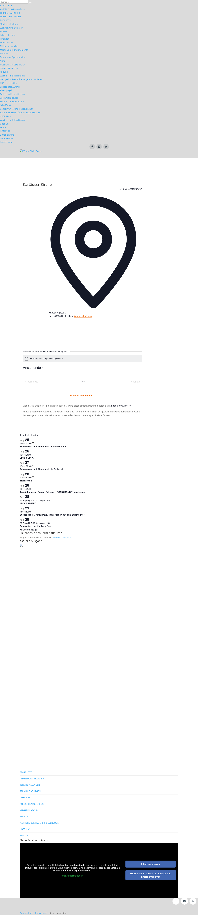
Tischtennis (26, 480)
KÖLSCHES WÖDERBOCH (12, 64)
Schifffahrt (5, 105)
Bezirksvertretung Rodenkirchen (16, 108)
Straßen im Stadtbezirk (12, 101)
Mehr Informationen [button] (72, 875)
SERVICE (4, 71)
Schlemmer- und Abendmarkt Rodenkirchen (43, 446)
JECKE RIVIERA (28, 503)
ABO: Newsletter (8, 83)
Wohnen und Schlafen (11, 27)
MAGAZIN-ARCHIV (9, 68)
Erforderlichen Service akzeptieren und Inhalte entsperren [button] (150, 875)
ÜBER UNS (5, 116)
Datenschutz (6, 138)
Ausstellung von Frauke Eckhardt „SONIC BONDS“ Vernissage (52, 492)
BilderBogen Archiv (10, 86)
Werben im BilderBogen (12, 75)
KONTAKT (5, 131)
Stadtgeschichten (9, 23)
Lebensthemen (7, 35)
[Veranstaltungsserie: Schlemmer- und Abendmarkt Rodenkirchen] (33, 443)
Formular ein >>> (62, 537)
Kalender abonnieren (81, 395)
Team (3, 127)
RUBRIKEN (5, 20)
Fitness (3, 31)
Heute (83, 381)
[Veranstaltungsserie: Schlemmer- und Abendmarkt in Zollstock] (33, 466)
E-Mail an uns (7, 134)
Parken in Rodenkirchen (12, 94)
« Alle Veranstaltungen (130, 188)
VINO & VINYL (27, 457)
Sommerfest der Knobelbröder (36, 526)
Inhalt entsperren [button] (150, 864)
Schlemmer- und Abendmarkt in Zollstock (42, 469)
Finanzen (4, 38)
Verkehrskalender (9, 97)
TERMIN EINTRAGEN (10, 16)
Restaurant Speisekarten (13, 57)
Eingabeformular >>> (120, 405)
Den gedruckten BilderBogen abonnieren (21, 79)
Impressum (6, 142)
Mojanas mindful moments (14, 49)
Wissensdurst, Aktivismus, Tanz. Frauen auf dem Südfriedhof (52, 514)
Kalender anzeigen (29, 529)
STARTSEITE (6, 5)
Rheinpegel (6, 90)
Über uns (5, 123)
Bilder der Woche (9, 46)
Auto (2, 60)
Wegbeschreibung (83, 316)
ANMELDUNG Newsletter (13, 9)
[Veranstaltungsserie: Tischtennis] (33, 477)
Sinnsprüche (6, 42)
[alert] (82, 358)
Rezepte (4, 53)
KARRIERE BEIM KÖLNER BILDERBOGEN (20, 112)
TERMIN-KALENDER (10, 12)
